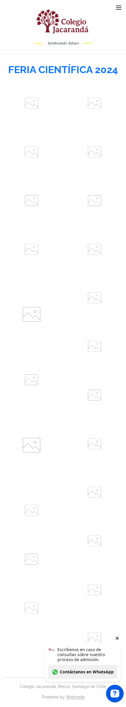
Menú (119, 7)
